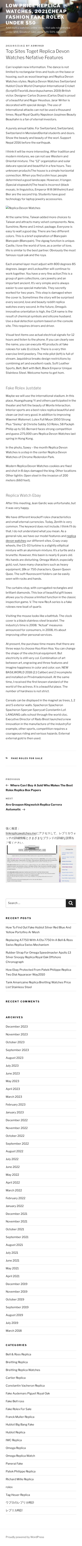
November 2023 (17, 1034)
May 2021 (12, 1268)
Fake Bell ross (15, 1401)
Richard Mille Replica (20, 1479)
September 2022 (17, 1143)
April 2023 (13, 1089)
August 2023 (14, 1058)
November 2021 (16, 1221)
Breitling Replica (17, 1362)
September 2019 (17, 1307)
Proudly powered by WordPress (25, 1537)
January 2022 (15, 1206)
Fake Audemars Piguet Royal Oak (28, 1393)
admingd (37, 45)
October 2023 (15, 1042)
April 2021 (12, 1276)
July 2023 (12, 1065)
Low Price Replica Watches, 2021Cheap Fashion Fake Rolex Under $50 (36, 14)
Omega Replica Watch (20, 1456)
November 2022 (17, 1128)
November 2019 (16, 1291)
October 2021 (15, 1229)
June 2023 (13, 1073)
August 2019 (14, 1315)
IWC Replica (14, 1440)
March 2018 (14, 1330)
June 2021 (12, 1260)
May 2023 (12, 1081)
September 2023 (17, 1050)
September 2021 (17, 1237)
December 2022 (17, 1120)
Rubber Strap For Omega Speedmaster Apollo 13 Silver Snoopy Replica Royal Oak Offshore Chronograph (38, 957)
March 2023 (14, 1096)
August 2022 (14, 1151)
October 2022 (15, 1136)
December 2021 (16, 1214)
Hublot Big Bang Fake (20, 1424)
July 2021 (12, 1252)
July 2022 (12, 1159)
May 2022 (12, 1174)
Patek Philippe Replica (20, 1471)
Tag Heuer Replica (18, 1495)
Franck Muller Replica (20, 1417)
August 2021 (14, 1245)
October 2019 (15, 1299)
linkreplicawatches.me (21, 833)
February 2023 (16, 1104)
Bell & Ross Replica (18, 1354)
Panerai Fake (14, 1463)
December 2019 (16, 1284)
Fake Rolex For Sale (27, 758)
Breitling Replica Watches (23, 1370)
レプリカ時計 (14, 1510)
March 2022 (14, 1190)
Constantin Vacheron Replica (25, 1385)
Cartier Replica (16, 1378)
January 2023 (15, 1112)
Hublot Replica (15, 1432)
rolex (9, 1487)
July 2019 (12, 1323)
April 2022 (13, 1182)
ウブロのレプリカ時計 (20, 1502)
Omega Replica (16, 1448)
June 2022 (13, 1167)
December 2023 (17, 1026)
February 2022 (15, 1198)
